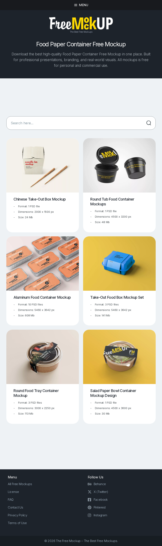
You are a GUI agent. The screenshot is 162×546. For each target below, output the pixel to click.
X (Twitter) (101, 492)
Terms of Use (17, 523)
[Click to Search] (149, 123)
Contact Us (15, 507)
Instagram (100, 515)
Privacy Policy (17, 515)
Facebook (101, 500)
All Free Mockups (20, 484)
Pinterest (100, 507)
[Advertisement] (81, 98)
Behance (100, 484)
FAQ (11, 500)
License (13, 492)
